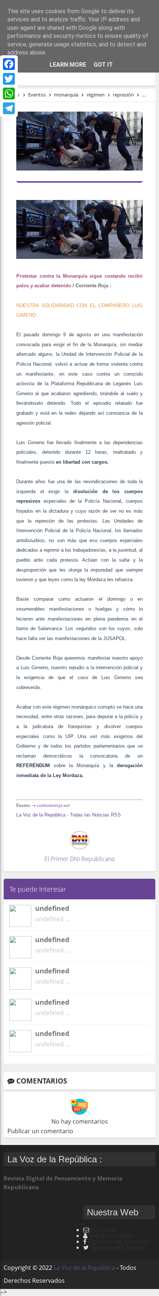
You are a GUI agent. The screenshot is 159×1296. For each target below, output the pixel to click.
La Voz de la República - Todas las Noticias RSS (68, 815)
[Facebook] (8, 64)
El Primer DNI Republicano (79, 859)
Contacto (103, 1230)
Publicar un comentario (40, 1131)
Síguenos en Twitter (117, 1247)
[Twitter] (8, 78)
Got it (103, 64)
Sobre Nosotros (111, 1236)
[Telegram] (8, 108)
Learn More (68, 64)
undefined (52, 908)
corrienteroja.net (53, 805)
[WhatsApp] (8, 93)
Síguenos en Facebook (119, 1241)
